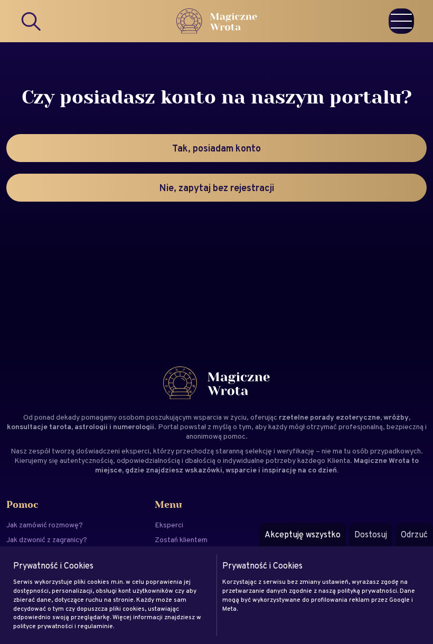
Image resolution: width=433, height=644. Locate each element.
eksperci (135, 451)
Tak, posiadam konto (216, 148)
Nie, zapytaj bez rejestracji (216, 188)
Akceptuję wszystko (303, 534)
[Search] (31, 21)
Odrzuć (414, 534)
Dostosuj (370, 534)
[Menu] (401, 21)
